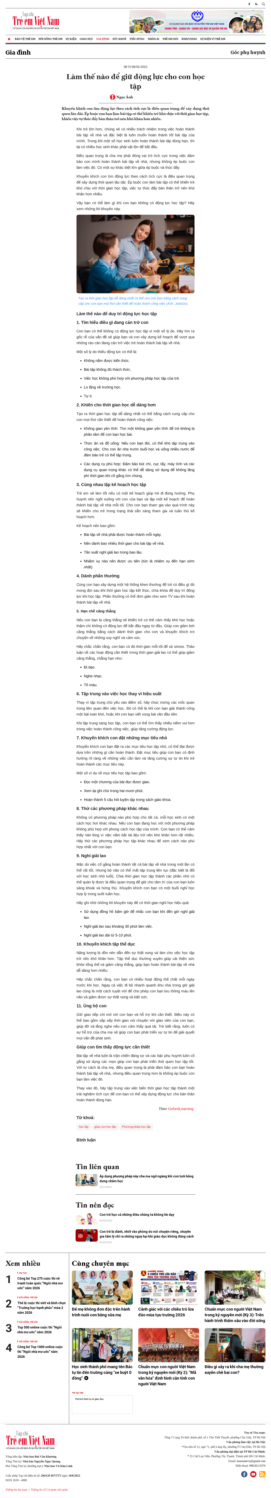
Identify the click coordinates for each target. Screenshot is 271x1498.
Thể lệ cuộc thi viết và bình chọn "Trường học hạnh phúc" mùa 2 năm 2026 (41, 1307)
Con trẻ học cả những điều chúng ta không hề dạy (137, 1215)
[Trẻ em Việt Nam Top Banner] (168, 21)
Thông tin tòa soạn (16, 1489)
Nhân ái (153, 39)
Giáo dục (86, 39)
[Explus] (135, 1151)
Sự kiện (71, 39)
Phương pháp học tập (136, 1126)
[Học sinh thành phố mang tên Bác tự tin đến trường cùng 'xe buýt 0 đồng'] (102, 1345)
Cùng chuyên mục (100, 1263)
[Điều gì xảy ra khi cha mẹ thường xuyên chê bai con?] (235, 1345)
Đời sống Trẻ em (50, 39)
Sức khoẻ (119, 39)
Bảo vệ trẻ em (25, 39)
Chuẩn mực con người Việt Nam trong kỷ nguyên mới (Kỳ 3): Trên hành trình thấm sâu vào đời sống (235, 1315)
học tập (83, 1126)
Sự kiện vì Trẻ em (212, 39)
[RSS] (256, 4)
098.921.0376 (257, 1465)
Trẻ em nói (170, 39)
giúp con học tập (105, 1126)
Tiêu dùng (137, 39)
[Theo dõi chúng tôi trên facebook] (249, 4)
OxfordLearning (181, 1109)
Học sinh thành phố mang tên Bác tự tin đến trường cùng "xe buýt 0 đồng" (102, 1372)
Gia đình (102, 39)
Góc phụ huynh (248, 52)
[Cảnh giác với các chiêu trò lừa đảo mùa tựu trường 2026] (168, 1288)
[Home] (9, 39)
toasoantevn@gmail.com (251, 1461)
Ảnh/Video (189, 39)
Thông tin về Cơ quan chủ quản (49, 1489)
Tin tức (23, 1272)
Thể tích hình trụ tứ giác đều (89, 1399)
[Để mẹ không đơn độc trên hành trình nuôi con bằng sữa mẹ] (102, 1288)
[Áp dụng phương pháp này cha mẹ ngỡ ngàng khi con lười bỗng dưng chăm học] (87, 1180)
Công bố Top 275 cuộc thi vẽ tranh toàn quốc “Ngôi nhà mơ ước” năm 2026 (40, 1283)
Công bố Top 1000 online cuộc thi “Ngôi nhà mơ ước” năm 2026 (40, 1351)
